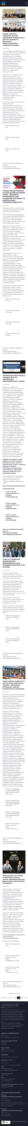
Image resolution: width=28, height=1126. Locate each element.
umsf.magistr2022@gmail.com (9, 1070)
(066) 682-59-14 (4, 1065)
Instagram (12, 1007)
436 (25, 997)
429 (2, 997)
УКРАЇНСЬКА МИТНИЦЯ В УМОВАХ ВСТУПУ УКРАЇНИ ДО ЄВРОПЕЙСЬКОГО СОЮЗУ (14, 378)
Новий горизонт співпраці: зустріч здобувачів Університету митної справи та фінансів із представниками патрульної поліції (14, 39)
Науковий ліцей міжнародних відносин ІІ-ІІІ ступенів (13, 1011)
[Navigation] (26, 3)
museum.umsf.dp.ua (9, 1049)
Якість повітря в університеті (9, 1057)
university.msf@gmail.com (8, 1079)
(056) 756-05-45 (5, 1087)
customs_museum (10, 1051)
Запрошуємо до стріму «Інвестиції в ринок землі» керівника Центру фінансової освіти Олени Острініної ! (14, 879)
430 (6, 997)
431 (9, 997)
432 (12, 997)
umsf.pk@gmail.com (6, 1068)
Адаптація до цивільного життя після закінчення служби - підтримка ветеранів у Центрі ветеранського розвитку (14, 685)
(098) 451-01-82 (4, 1063)
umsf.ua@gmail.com (6, 1080)
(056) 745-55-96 (4, 1075)
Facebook (21, 1004)
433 (15, 997)
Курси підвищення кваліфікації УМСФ (10, 1009)
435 (22, 997)
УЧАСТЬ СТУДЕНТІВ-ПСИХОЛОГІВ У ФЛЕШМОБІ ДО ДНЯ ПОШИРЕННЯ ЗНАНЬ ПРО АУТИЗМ (14, 563)
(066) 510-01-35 (4, 1061)
